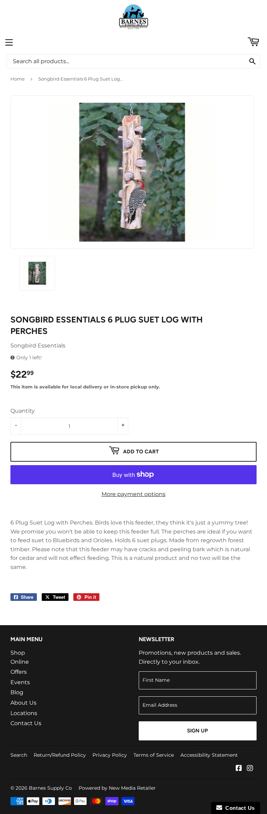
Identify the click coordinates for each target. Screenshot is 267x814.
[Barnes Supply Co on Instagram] (250, 768)
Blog (16, 692)
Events (20, 682)
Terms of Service (154, 755)
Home (17, 79)
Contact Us (25, 723)
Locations (23, 713)
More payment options (133, 494)
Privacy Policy (109, 755)
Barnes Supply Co (50, 788)
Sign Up (197, 731)
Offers (18, 672)
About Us (23, 702)
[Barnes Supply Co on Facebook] (239, 768)
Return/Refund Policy (60, 755)
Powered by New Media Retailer (117, 788)
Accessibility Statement (209, 755)
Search (18, 755)
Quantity (22, 411)
